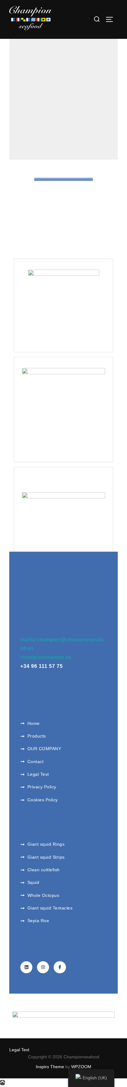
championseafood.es (46, 657)
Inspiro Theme (50, 1066)
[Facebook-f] (60, 967)
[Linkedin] (26, 967)
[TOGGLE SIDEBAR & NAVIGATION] (111, 19)
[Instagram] (43, 967)
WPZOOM (81, 1066)
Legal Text (19, 1049)
